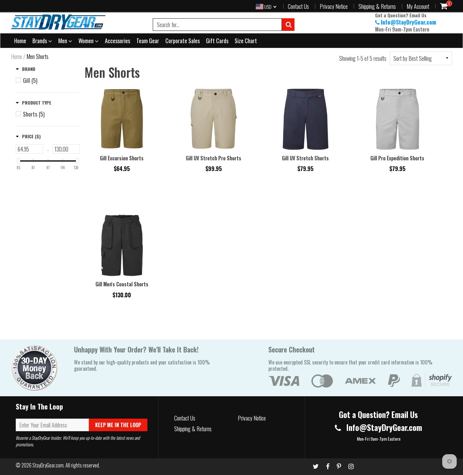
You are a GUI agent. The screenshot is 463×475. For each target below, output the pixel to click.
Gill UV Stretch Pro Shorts (213, 158)
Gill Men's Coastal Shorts (121, 284)
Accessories (117, 41)
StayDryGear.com (48, 465)
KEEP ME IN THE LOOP (118, 425)
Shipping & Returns (377, 6)
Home (20, 41)
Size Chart (246, 41)
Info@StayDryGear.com (408, 22)
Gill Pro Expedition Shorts (397, 158)
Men (63, 41)
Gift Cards (217, 41)
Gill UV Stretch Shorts (305, 158)
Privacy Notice (334, 6)
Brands (40, 41)
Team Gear (147, 41)
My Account (418, 6)
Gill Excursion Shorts (122, 158)
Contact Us (298, 6)
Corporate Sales (182, 41)
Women (86, 41)
